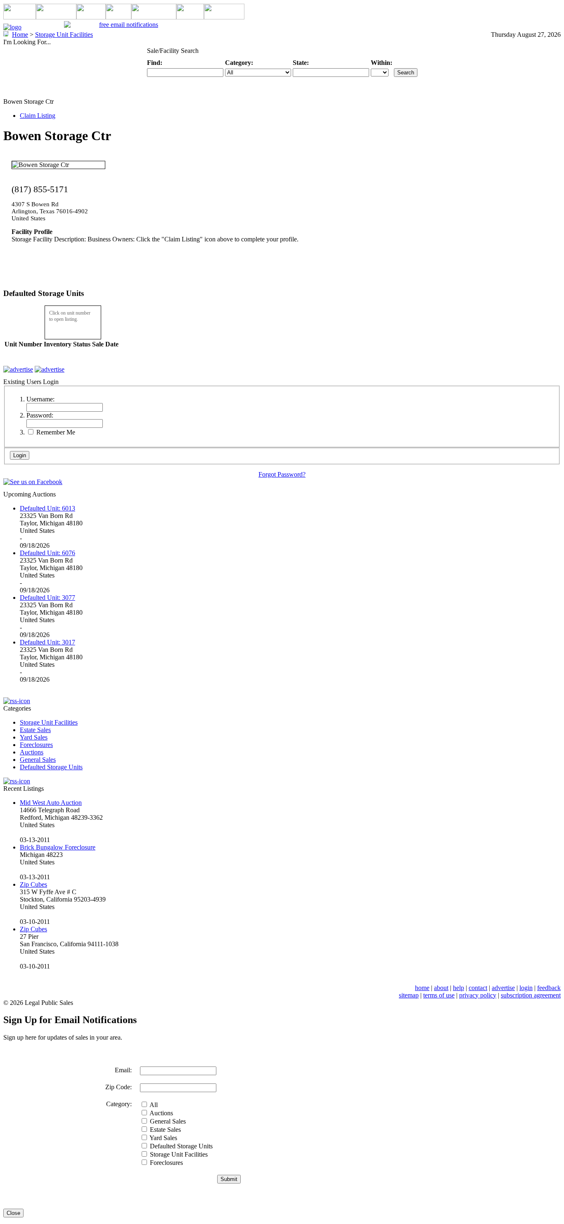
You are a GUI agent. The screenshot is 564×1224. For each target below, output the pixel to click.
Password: (39, 415)
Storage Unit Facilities (49, 722)
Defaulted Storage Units (51, 767)
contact (478, 987)
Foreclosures (36, 744)
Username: (40, 399)
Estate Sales (35, 729)
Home (20, 34)
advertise (503, 987)
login (526, 987)
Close (13, 1213)
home (422, 987)
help (458, 987)
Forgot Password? (282, 474)
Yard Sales (33, 737)
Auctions (31, 752)
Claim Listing (37, 115)
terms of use (439, 995)
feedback (549, 987)
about (441, 987)
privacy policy (477, 995)
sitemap (409, 995)
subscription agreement (531, 995)
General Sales (38, 759)
